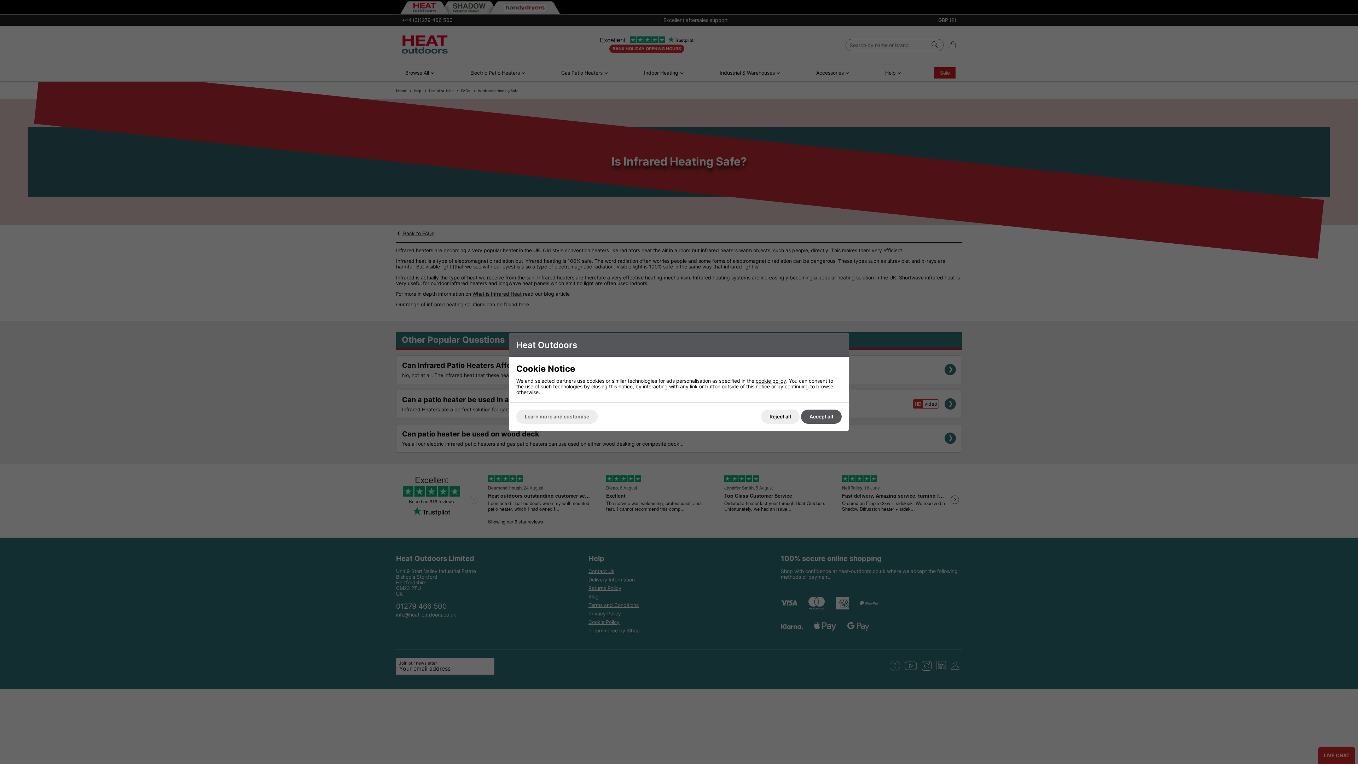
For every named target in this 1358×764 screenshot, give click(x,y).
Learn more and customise (557, 416)
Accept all (821, 416)
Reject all (780, 416)
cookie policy (771, 381)
